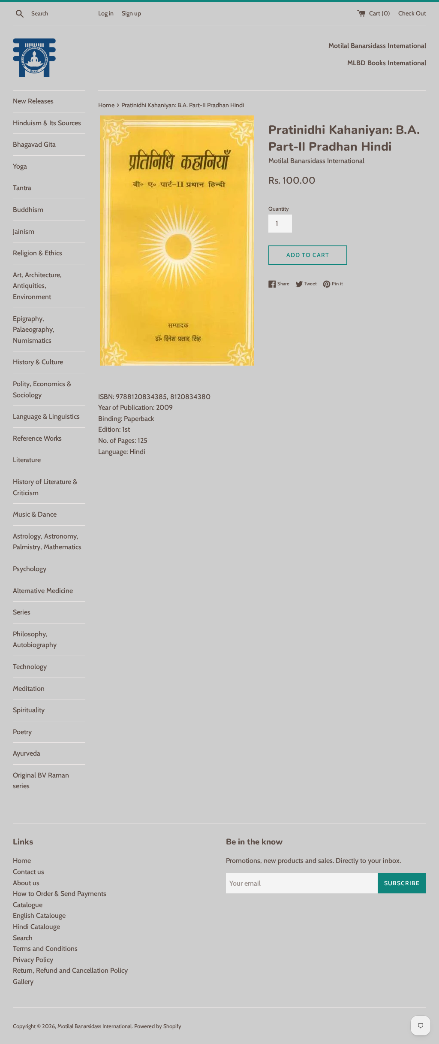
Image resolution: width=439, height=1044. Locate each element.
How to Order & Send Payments (59, 894)
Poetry (22, 732)
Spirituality (29, 710)
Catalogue (27, 905)
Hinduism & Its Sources (47, 123)
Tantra (22, 188)
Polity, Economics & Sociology (42, 389)
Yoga (20, 166)
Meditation (29, 688)
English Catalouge (39, 915)
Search (23, 938)
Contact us (28, 872)
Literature (27, 460)
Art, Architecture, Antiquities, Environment (37, 286)
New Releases (33, 101)
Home (22, 860)
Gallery (23, 981)
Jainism (23, 231)
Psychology (29, 569)
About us (26, 883)
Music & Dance (35, 514)
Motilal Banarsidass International (94, 1026)
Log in (106, 13)
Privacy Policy (33, 960)
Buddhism (28, 210)
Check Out (412, 13)
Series (21, 612)
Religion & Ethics (37, 253)
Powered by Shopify (157, 1026)
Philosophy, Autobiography (35, 639)
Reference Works (37, 438)
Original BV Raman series (41, 780)
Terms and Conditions (45, 948)
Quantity (278, 209)
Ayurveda (26, 753)
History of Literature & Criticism (45, 487)
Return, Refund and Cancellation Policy (70, 970)
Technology (30, 667)
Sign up (131, 13)
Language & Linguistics (46, 416)
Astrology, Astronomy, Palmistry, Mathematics (47, 541)
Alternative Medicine (43, 591)
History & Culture (38, 362)
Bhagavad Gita (34, 144)
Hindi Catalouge (36, 927)
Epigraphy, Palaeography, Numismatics (33, 330)
